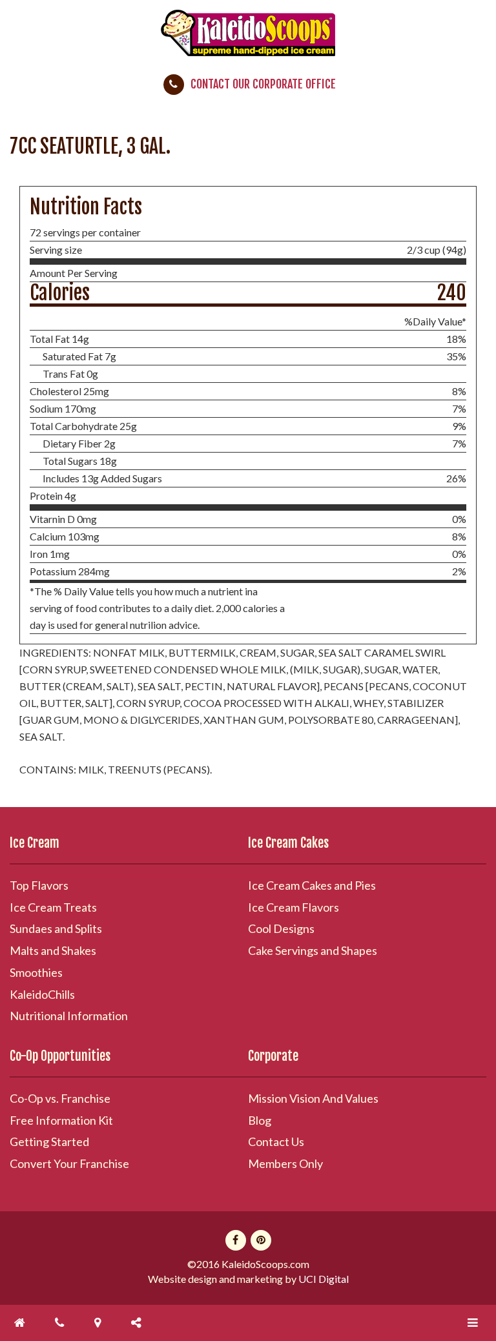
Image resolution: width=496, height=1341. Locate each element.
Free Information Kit (61, 1120)
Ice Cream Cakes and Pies (312, 885)
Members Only (285, 1163)
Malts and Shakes (53, 950)
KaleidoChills (42, 994)
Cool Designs (281, 928)
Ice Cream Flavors (293, 907)
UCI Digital (323, 1279)
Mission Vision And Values (313, 1098)
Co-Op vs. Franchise (60, 1098)
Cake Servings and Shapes (312, 950)
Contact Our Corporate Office (263, 84)
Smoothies (36, 972)
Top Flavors (39, 885)
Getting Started (49, 1141)
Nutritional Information (69, 1015)
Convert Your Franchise (69, 1163)
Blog (259, 1120)
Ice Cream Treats (53, 907)
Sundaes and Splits (56, 928)
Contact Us (276, 1141)
